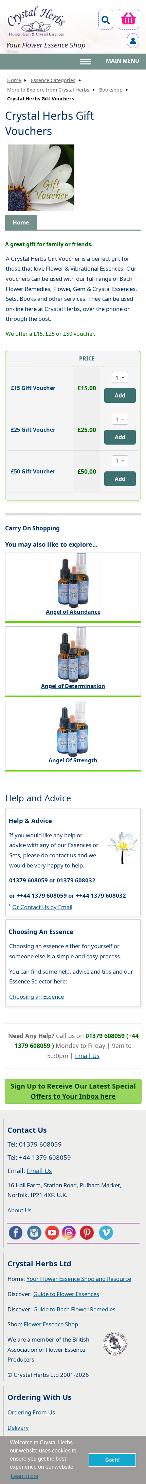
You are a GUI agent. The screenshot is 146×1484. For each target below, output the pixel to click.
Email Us (87, 1056)
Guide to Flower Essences (66, 1294)
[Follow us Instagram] (33, 1233)
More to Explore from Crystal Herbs (48, 89)
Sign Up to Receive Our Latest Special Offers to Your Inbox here (73, 1091)
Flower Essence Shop (51, 1324)
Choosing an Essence (36, 996)
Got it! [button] (112, 1460)
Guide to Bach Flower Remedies (74, 1309)
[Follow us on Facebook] (15, 1233)
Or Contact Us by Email (42, 907)
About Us (19, 1210)
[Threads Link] (69, 1233)
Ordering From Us (31, 1412)
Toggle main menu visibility (86, 61)
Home (14, 80)
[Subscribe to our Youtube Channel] (51, 1233)
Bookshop (111, 89)
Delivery (18, 1427)
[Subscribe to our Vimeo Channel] (106, 1233)
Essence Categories (53, 80)
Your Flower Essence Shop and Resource (78, 1279)
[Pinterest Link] (88, 1233)
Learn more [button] (24, 1476)
